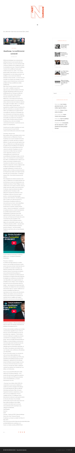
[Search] (70, 93)
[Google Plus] (22, 432)
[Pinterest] (24, 432)
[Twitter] (20, 432)
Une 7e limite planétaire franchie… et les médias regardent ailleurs (61, 106)
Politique (14, 48)
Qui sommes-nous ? (60, 450)
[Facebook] (18, 432)
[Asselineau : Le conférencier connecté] (14, 41)
